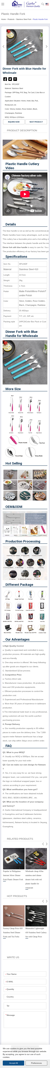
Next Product (36, 122)
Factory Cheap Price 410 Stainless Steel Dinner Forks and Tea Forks (12, 932)
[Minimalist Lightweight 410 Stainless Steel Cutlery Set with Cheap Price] (36, 916)
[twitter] (10, 79)
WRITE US (13, 957)
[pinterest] (15, 79)
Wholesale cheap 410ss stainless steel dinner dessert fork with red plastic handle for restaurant (34, 879)
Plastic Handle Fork (40, 19)
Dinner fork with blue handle (15, 247)
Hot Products (17, 896)
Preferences (36, 1063)
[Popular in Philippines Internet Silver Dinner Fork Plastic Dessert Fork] (14, 858)
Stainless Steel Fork (23, 19)
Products (11, 19)
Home (3, 19)
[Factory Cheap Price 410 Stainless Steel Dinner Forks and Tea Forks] (14, 916)
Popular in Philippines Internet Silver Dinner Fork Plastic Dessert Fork (13, 875)
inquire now (13, 122)
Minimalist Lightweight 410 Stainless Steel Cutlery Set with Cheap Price (36, 932)
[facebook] (5, 79)
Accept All (13, 1063)
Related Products (20, 838)
